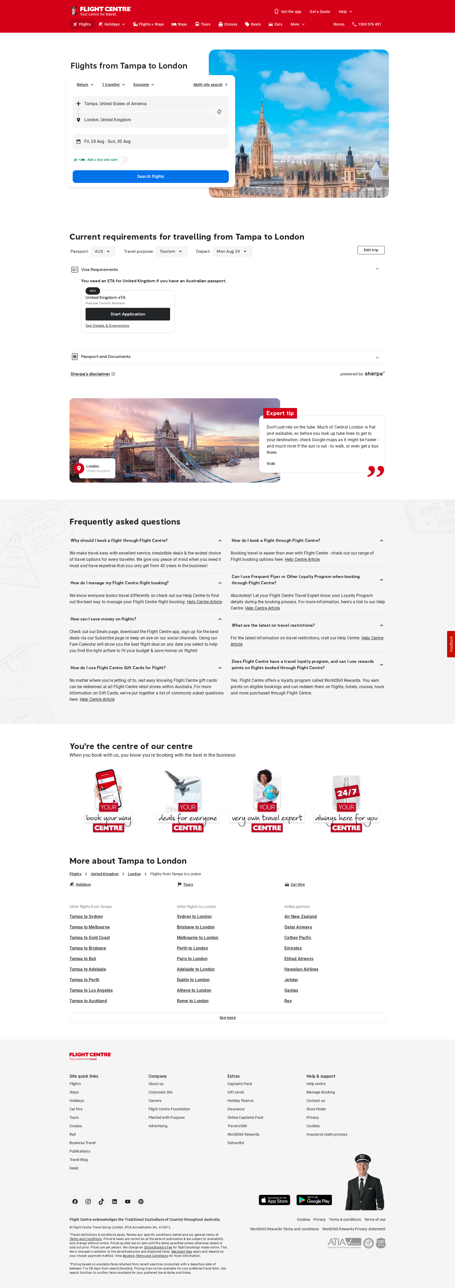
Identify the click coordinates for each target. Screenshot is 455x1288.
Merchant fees (181, 1251)
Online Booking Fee (158, 1247)
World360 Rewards (243, 1134)
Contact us (315, 1101)
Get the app (291, 11)
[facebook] (75, 1201)
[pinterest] (140, 1201)
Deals (256, 24)
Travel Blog (79, 1160)
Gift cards (236, 1092)
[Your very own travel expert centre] (267, 802)
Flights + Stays (151, 24)
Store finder (316, 1109)
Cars (278, 24)
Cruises (230, 24)
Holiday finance (241, 1101)
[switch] (122, 161)
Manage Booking (320, 1092)
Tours (206, 24)
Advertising (158, 1126)
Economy (141, 84)
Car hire (76, 1109)
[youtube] (127, 1201)
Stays (182, 24)
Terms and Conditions (86, 1239)
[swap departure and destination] (219, 111)
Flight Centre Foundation (169, 1109)
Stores (338, 24)
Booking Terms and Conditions (145, 1256)
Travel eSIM (237, 1126)
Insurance (236, 1109)
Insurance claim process (326, 1134)
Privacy (312, 1117)
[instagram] (88, 1201)
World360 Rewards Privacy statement (354, 1229)
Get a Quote (320, 11)
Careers (155, 1101)
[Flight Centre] (91, 1056)
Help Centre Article (204, 601)
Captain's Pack (240, 1084)
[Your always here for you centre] (346, 802)
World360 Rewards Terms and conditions (284, 1229)
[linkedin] (114, 1201)
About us (156, 1084)
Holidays (112, 24)
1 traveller (111, 84)
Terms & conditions (345, 1219)
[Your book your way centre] (109, 802)
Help (343, 11)
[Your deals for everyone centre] (188, 802)
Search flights (150, 176)
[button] (228, 1018)
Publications (80, 1151)
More (295, 24)
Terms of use (374, 1219)
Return (82, 84)
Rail (73, 1134)
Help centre (315, 1084)
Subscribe (236, 1143)
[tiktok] (101, 1201)
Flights (85, 24)
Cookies (313, 1126)
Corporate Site (161, 1092)
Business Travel (83, 1143)
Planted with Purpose (167, 1117)
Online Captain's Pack (245, 1117)
